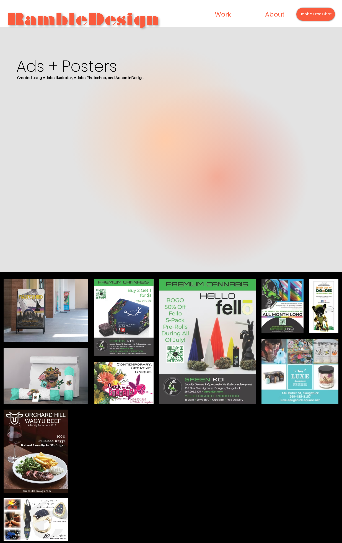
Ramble (47, 19)
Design (123, 19)
